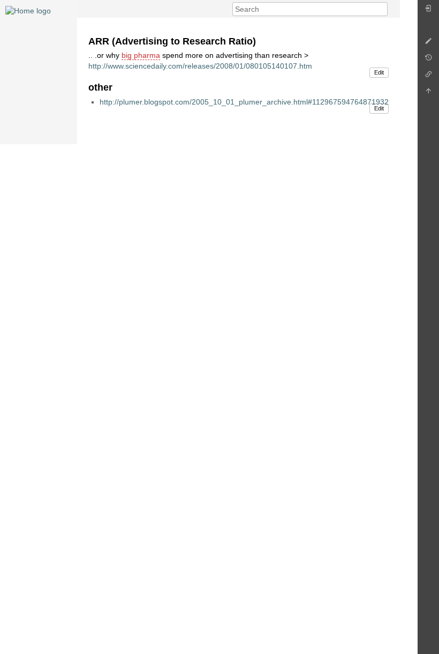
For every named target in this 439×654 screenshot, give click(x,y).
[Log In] (428, 11)
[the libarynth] (28, 10)
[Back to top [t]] (428, 93)
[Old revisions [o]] (428, 60)
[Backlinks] (428, 77)
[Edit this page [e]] (428, 43)
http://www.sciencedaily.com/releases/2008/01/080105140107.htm (200, 66)
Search (382, 9)
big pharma (141, 55)
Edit (379, 72)
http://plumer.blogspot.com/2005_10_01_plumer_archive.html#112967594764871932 (244, 102)
